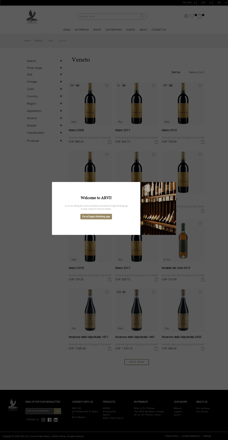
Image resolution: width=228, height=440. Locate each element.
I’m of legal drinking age (96, 216)
